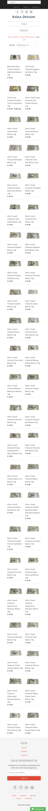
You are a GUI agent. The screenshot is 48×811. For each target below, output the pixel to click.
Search (24, 748)
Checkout (36, 7)
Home (14, 795)
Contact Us (24, 755)
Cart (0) (26, 7)
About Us (24, 751)
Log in (16, 7)
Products (24, 30)
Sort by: (12, 45)
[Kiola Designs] (24, 17)
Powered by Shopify (24, 805)
